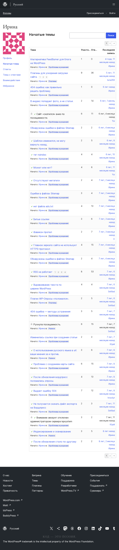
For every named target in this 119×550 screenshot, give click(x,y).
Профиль (7, 58)
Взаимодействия (11, 80)
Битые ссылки (41, 219)
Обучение (66, 475)
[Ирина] (14, 44)
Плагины (52, 81)
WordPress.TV (70, 490)
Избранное (8, 86)
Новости (8, 480)
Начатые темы (11, 64)
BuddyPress (11, 515)
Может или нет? (42, 167)
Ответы (7, 69)
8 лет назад (109, 431)
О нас (6, 475)
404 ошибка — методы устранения (50, 311)
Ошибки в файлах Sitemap (44, 193)
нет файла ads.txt (43, 206)
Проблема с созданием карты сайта (53, 364)
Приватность (10, 490)
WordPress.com (13, 500)
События (95, 480)
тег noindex (39, 154)
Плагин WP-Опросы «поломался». (49, 298)
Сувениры (97, 490)
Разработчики (68, 485)
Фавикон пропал (42, 232)
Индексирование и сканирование (52, 431)
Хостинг (7, 485)
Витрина (36, 475)
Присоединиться (99, 475)
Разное (52, 328)
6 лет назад (109, 87)
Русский (14, 528)
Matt (7, 505)
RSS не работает (42, 271)
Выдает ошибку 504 (44, 390)
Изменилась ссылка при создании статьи (53, 337)
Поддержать (98, 485)
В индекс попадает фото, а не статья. (51, 101)
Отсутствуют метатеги (46, 180)
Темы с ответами (12, 75)
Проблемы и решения (58, 67)
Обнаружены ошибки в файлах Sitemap (52, 127)
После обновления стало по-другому (54, 441)
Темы (35, 480)
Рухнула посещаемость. (47, 324)
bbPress (9, 510)
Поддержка (67, 480)
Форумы (7, 13)
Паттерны (37, 490)
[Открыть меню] (114, 4)
